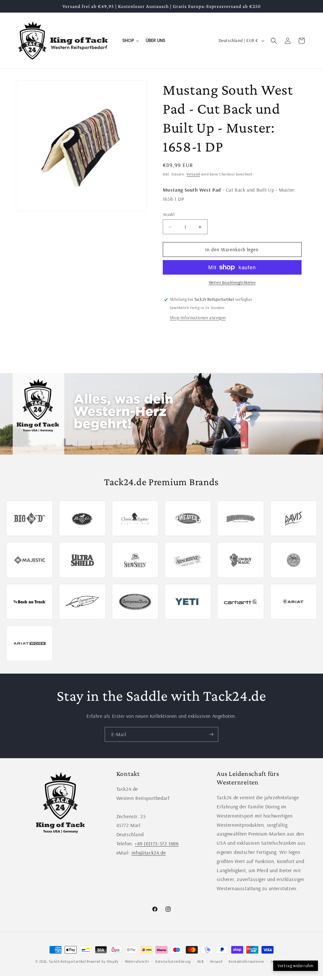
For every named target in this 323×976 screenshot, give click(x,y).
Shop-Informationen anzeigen (198, 317)
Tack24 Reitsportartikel (67, 961)
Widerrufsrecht (137, 961)
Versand (193, 174)
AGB (200, 961)
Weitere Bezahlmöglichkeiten (232, 282)
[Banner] (161, 414)
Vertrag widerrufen (296, 965)
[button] (274, 41)
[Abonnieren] (211, 734)
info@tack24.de (149, 852)
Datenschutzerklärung (173, 961)
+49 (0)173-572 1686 (157, 843)
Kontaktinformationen (246, 961)
